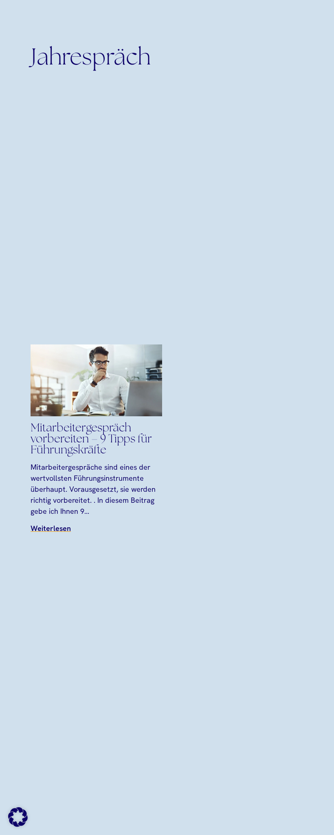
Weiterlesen (51, 528)
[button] (18, 817)
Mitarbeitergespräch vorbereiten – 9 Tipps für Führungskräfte (91, 439)
